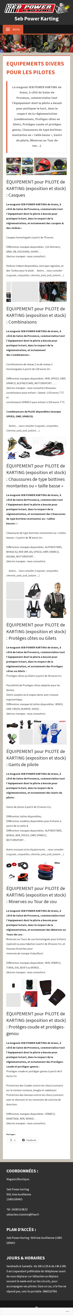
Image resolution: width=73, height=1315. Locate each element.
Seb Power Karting (36, 18)
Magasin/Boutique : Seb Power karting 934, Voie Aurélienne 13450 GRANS (18, 1189)
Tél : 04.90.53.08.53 (17, 1209)
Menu (16, 29)
